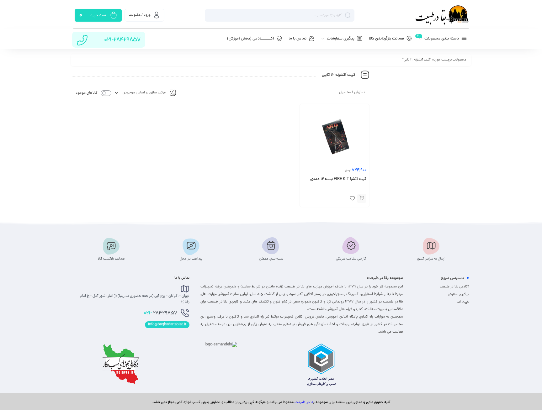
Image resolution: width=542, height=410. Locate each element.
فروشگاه (463, 302)
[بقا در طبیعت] (442, 15)
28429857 (160, 313)
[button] (361, 198)
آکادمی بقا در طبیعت (454, 286)
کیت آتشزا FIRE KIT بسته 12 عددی (338, 179)
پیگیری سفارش (458, 294)
